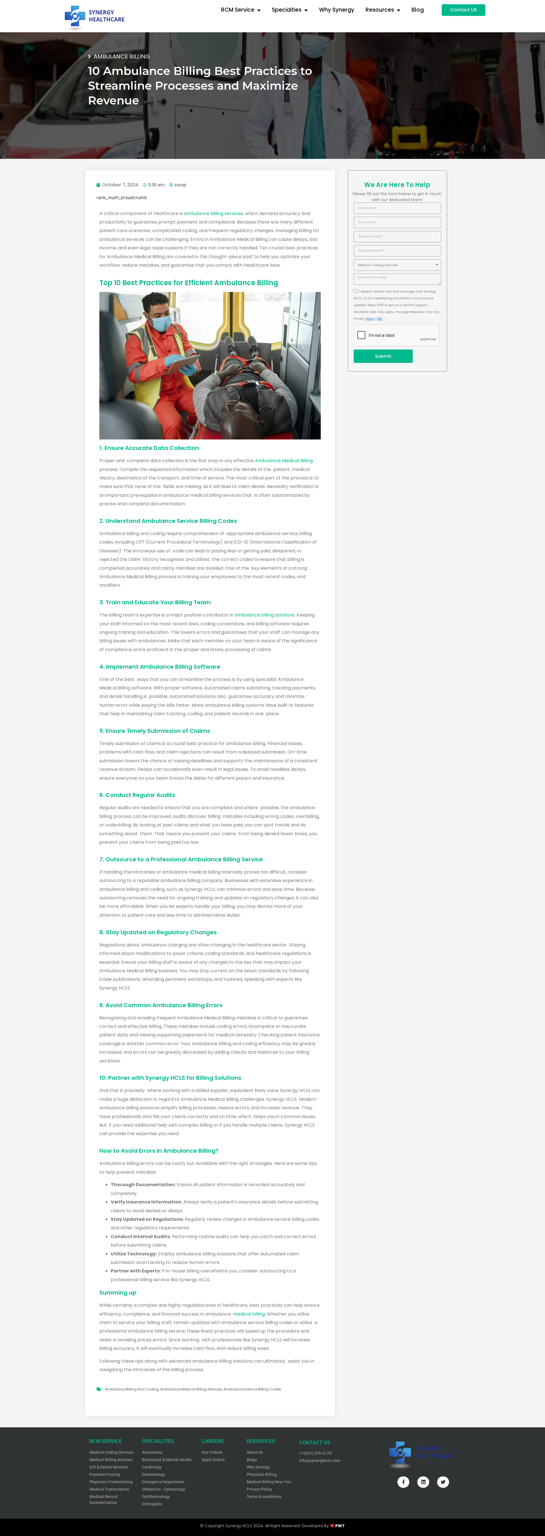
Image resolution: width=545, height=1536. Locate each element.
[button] (463, 10)
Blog (418, 10)
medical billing (249, 1314)
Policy (370, 319)
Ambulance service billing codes (252, 1389)
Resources (380, 10)
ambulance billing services (213, 213)
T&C (379, 319)
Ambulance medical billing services (191, 1389)
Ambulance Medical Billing (284, 460)
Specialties (286, 10)
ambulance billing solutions (264, 615)
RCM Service (237, 10)
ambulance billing (122, 56)
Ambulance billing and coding (132, 1389)
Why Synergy (336, 10)
